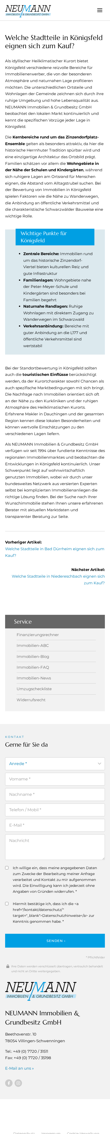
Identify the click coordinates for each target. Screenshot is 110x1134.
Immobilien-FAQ (33, 667)
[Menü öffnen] (99, 10)
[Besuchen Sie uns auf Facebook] (9, 1083)
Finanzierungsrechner (38, 635)
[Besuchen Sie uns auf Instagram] (18, 1083)
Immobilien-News (34, 678)
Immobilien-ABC (33, 645)
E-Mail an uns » (19, 1068)
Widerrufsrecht (31, 700)
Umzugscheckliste (34, 689)
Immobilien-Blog (33, 656)
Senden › (56, 941)
